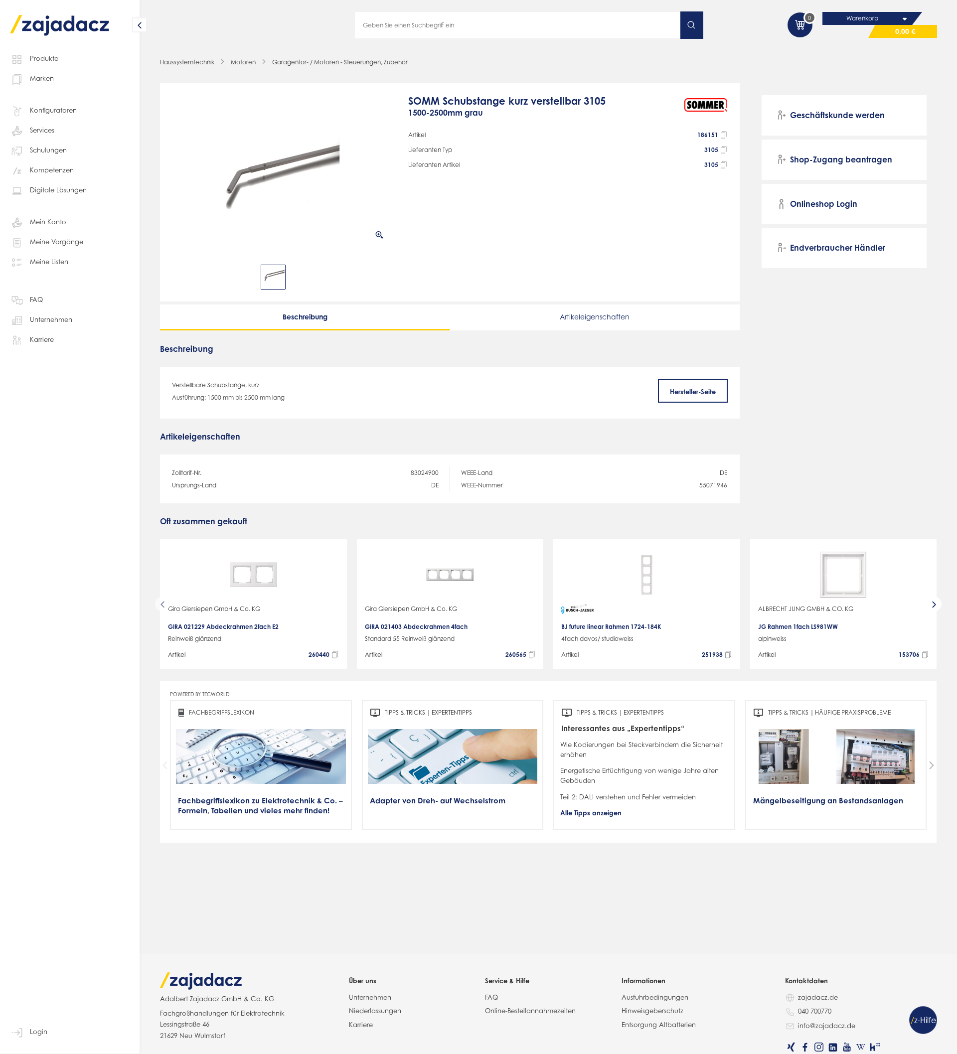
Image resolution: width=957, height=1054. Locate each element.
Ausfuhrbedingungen (655, 997)
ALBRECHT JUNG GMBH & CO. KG (805, 608)
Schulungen (48, 150)
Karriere (42, 339)
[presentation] (179, 277)
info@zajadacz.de (826, 1026)
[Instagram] (819, 1047)
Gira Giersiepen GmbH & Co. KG (214, 608)
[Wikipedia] (861, 1047)
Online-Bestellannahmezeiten (530, 1011)
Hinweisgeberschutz (652, 1011)
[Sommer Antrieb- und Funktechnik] (706, 111)
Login (38, 1032)
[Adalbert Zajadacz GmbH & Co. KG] (60, 18)
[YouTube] (847, 1047)
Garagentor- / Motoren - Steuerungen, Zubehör (340, 62)
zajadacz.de (818, 997)
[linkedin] (833, 1047)
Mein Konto (48, 222)
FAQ (36, 299)
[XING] (791, 1047)
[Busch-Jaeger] (577, 609)
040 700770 (814, 1011)
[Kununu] (875, 1047)
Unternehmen (51, 319)
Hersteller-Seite (693, 392)
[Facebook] (805, 1047)
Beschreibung (305, 316)
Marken (42, 78)
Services (42, 130)
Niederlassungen (375, 1011)
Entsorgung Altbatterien (659, 1025)
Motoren (243, 62)
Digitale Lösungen (58, 190)
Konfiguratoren (53, 110)
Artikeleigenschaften (595, 316)
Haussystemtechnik (187, 62)
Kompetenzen (52, 170)
